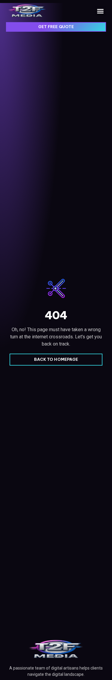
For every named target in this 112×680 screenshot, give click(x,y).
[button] (100, 11)
